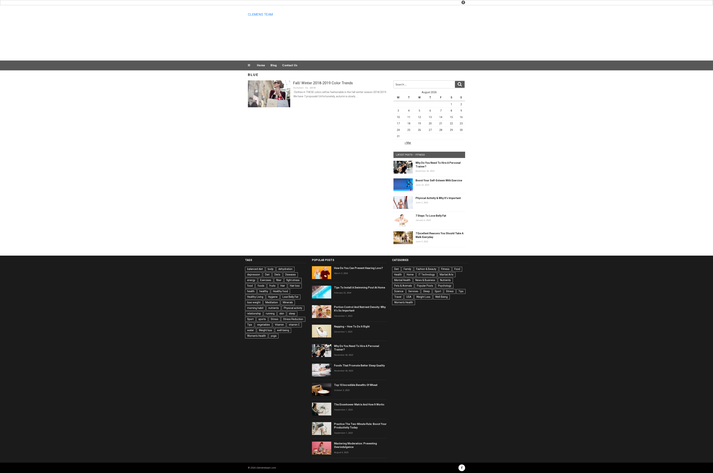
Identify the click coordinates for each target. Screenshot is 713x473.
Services (413, 291)
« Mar (408, 142)
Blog (274, 65)
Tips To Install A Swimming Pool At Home (359, 287)
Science (398, 291)
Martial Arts (446, 274)
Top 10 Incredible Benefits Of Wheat (355, 385)
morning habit (255, 307)
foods (261, 285)
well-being (283, 330)
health (251, 291)
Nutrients (445, 280)
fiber (278, 280)
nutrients (273, 307)
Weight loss (265, 330)
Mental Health (402, 280)
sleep (292, 313)
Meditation (271, 302)
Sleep (426, 291)
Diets (277, 274)
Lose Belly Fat (290, 296)
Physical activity (293, 307)
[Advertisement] (394, 32)
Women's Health (256, 335)
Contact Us (289, 65)
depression (253, 274)
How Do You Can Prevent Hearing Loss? (358, 268)
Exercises (265, 280)
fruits (272, 285)
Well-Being (441, 296)
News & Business (425, 280)
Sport (250, 319)
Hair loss (295, 285)
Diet (267, 274)
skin (281, 313)
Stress (274, 319)
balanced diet (255, 269)
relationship (254, 313)
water (250, 330)
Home (261, 65)
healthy (263, 291)
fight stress (292, 280)
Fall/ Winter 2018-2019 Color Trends (323, 83)
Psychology (444, 285)
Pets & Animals (403, 285)
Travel (397, 296)
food (250, 285)
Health (398, 274)
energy (251, 280)
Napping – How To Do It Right (352, 326)
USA (408, 296)
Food (457, 269)
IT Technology (427, 274)
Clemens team (260, 14)
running (270, 313)
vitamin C (294, 324)
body (271, 269)
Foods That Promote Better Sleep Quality (359, 365)
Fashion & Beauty (426, 269)
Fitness (445, 269)
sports (262, 319)
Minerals (288, 302)
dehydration (285, 269)
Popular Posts (425, 285)
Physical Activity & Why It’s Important (438, 198)
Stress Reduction (293, 319)
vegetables (263, 324)
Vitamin (279, 324)
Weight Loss (423, 296)
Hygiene (273, 296)
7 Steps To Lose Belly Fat (431, 215)
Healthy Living (255, 296)
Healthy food (280, 291)
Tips (249, 324)
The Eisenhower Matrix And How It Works (359, 404)
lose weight (254, 302)
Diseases (290, 274)
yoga (273, 335)
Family (407, 269)
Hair (282, 285)
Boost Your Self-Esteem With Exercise (439, 180)
